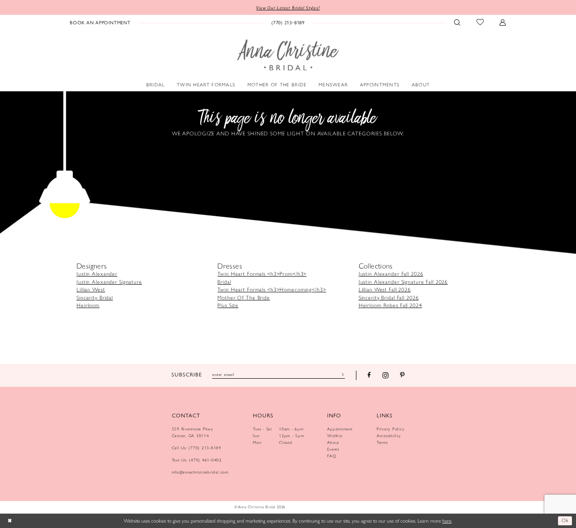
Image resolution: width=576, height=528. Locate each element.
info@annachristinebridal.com (200, 472)
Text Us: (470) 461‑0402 (197, 459)
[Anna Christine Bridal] (288, 55)
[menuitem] (100, 22)
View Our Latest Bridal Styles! (288, 7)
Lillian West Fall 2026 (385, 289)
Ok (565, 520)
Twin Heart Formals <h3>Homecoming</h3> (271, 289)
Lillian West (90, 289)
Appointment (339, 428)
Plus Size (227, 305)
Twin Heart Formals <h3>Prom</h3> (261, 274)
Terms (382, 442)
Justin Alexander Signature (109, 282)
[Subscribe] (342, 374)
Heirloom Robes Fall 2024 (390, 305)
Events (333, 449)
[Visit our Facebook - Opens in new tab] (369, 375)
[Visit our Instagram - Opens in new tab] (385, 375)
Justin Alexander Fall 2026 (391, 274)
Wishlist (334, 435)
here (446, 521)
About (333, 442)
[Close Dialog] (9, 521)
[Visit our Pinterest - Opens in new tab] (402, 375)
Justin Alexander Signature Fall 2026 (403, 282)
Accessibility (389, 435)
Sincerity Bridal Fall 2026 (389, 298)
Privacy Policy (391, 428)
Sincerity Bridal (94, 298)
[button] (503, 22)
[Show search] (457, 22)
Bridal (224, 282)
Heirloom (87, 305)
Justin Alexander (96, 274)
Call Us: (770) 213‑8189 (196, 447)
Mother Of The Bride (243, 298)
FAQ (331, 455)
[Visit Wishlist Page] (480, 22)
